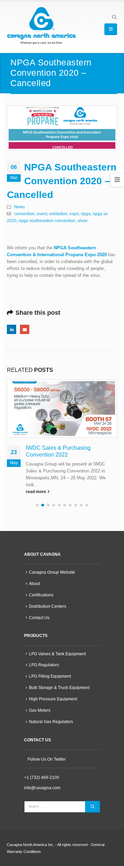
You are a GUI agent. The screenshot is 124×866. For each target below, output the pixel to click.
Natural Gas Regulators (51, 721)
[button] (114, 17)
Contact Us (39, 617)
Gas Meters (39, 710)
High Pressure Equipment (53, 699)
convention (24, 213)
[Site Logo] (41, 25)
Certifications (41, 595)
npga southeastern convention (47, 220)
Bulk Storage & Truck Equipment (59, 687)
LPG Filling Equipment (50, 676)
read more (36, 491)
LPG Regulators (44, 664)
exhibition (58, 213)
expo (74, 213)
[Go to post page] (62, 408)
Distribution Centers (47, 606)
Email (24, 329)
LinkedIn (11, 329)
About (34, 583)
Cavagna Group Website (52, 572)
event (42, 213)
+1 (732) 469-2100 (41, 777)
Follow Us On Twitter (47, 759)
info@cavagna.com (42, 787)
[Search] (92, 807)
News (19, 207)
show (82, 220)
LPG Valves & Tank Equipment (57, 653)
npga (86, 213)
